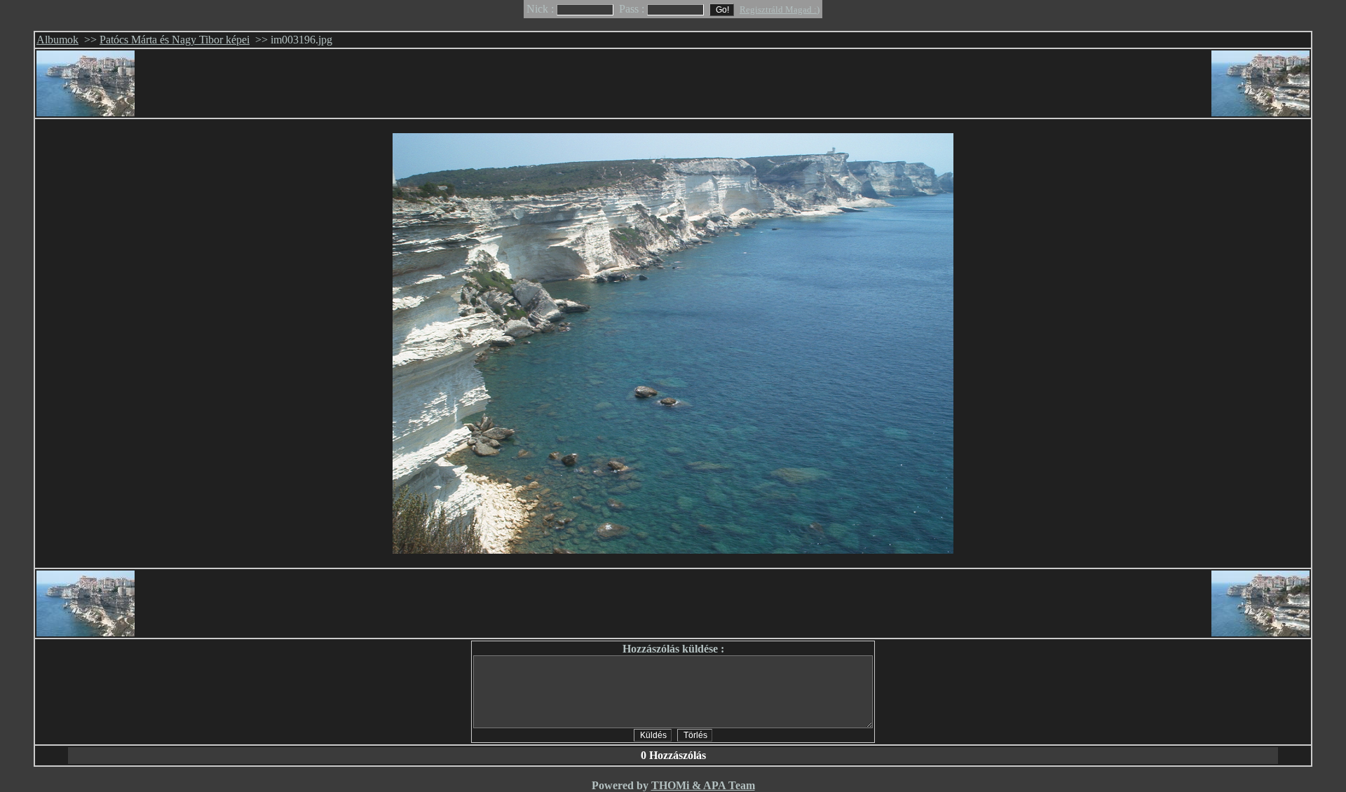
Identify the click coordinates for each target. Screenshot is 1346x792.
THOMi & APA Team (703, 785)
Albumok (57, 40)
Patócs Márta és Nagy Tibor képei (175, 40)
